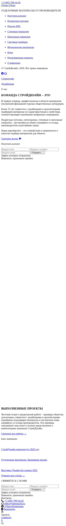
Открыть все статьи (13, 475)
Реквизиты (9, 509)
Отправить (37, 152)
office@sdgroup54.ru (14, 503)
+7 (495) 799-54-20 (10, 2)
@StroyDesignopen (13, 506)
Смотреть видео (10, 138)
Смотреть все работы (13, 433)
